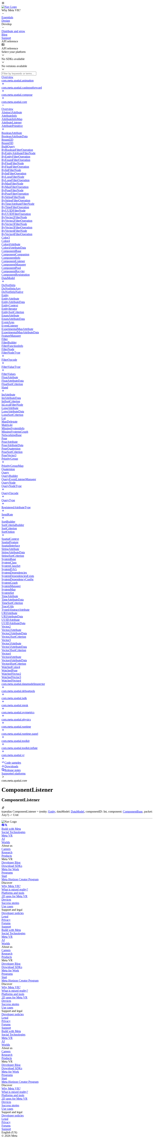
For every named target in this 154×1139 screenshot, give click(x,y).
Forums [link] (6, 923)
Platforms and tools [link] (13, 892)
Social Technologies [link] (13, 832)
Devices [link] (6, 899)
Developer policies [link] (13, 913)
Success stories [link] (10, 903)
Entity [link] (51, 811)
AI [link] (3, 838)
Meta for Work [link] (10, 869)
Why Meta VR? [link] (11, 886)
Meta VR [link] (7, 835)
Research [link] (7, 852)
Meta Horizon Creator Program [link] (20, 879)
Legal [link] (5, 916)
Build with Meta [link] (11, 828)
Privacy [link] (6, 919)
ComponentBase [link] (133, 811)
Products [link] (7, 855)
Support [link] (6, 926)
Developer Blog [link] (11, 862)
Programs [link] (7, 872)
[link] (9, 6)
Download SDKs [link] (12, 865)
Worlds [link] (6, 842)
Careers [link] (6, 849)
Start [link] (4, 876)
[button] (77, 3)
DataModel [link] (77, 811)
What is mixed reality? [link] (15, 889)
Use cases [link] (7, 906)
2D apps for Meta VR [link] (14, 896)
